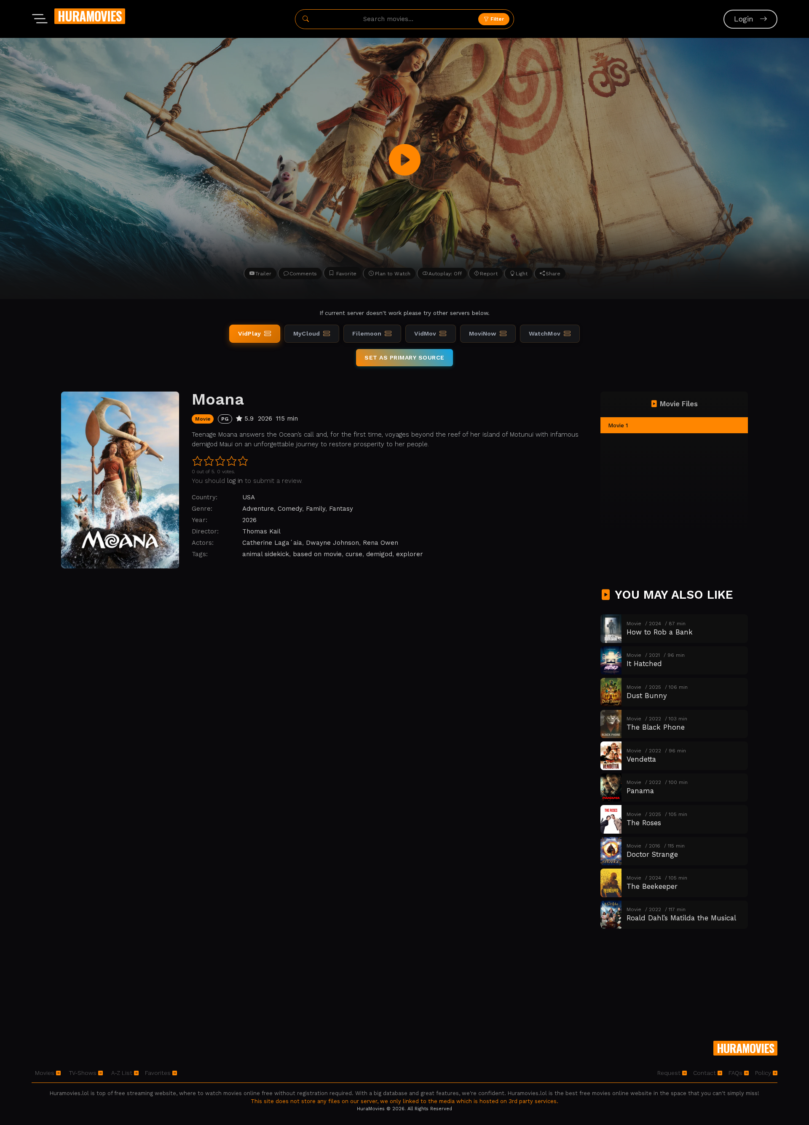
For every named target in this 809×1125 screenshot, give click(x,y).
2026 (249, 520)
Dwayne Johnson (332, 543)
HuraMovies (90, 15)
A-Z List (122, 1072)
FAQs (736, 1072)
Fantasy (341, 508)
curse (354, 554)
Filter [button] (496, 19)
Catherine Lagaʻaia (272, 543)
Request (669, 1072)
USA (248, 497)
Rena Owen (380, 543)
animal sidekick (265, 554)
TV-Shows (83, 1072)
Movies (45, 1072)
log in (235, 481)
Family (315, 508)
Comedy (290, 508)
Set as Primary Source (404, 357)
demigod (379, 554)
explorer (409, 554)
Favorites (158, 1072)
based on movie (317, 554)
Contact (705, 1072)
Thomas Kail (261, 531)
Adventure (258, 508)
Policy (764, 1072)
